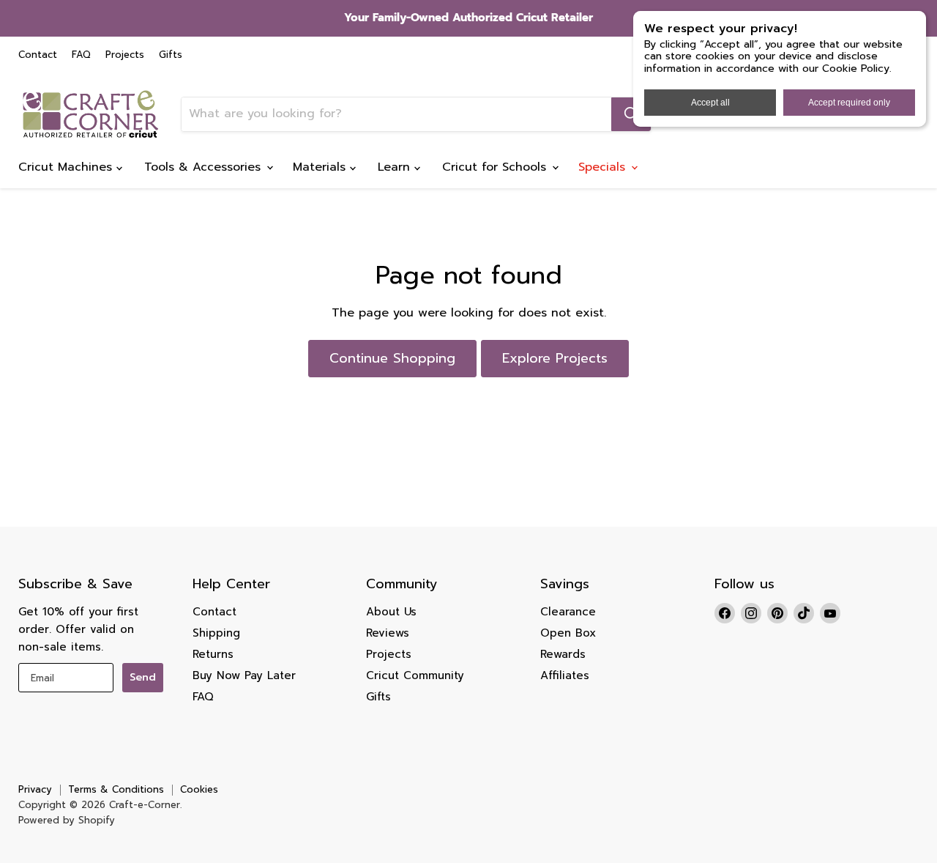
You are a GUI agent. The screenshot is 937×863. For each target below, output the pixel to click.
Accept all (710, 102)
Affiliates (564, 675)
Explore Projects (555, 358)
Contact (37, 55)
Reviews (387, 633)
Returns (213, 654)
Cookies (199, 789)
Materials (321, 167)
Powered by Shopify (66, 820)
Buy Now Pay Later (244, 675)
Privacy (35, 789)
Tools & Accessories (204, 167)
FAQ (81, 55)
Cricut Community (415, 675)
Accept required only (849, 102)
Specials (604, 167)
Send (143, 677)
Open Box (568, 633)
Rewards (563, 654)
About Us (391, 612)
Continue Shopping (392, 358)
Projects (124, 55)
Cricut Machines (67, 167)
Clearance (568, 612)
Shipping (216, 633)
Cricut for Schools (496, 167)
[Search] (631, 114)
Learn (396, 167)
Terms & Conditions (116, 789)
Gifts (170, 55)
